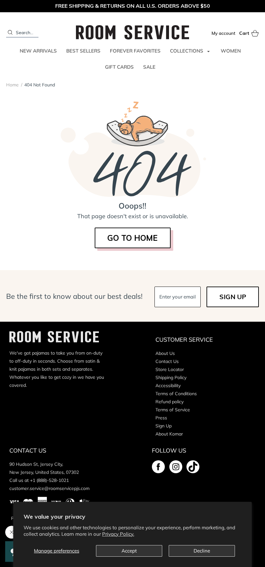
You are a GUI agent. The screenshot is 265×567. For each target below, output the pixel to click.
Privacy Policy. (118, 534)
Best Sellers (83, 51)
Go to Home (132, 238)
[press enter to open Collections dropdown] (208, 51)
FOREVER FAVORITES (135, 51)
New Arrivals (38, 51)
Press (161, 418)
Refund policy (169, 402)
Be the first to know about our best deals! (74, 296)
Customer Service (184, 339)
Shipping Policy (170, 377)
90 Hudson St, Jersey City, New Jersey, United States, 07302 (44, 468)
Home (12, 85)
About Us (165, 353)
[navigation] (30, 84)
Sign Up (163, 426)
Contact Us (167, 361)
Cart (249, 33)
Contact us (27, 450)
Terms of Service (172, 410)
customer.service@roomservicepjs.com (49, 488)
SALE (149, 67)
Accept (129, 551)
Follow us (169, 450)
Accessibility (168, 385)
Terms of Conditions (176, 393)
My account (223, 33)
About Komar (169, 434)
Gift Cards (119, 67)
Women (231, 51)
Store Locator (169, 369)
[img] (158, 466)
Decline (202, 551)
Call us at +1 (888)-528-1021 (39, 480)
